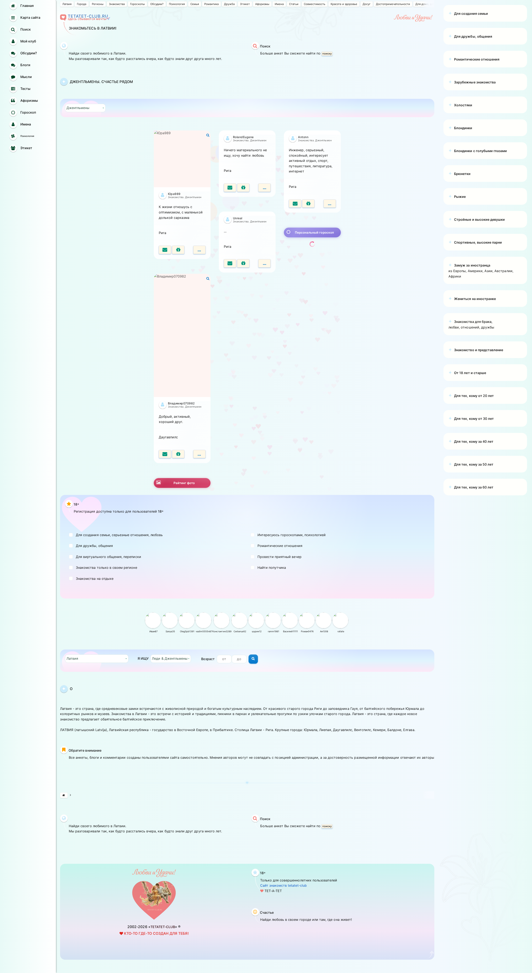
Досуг (367, 4)
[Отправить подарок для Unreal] (243, 263)
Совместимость (314, 4)
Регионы (97, 4)
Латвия (66, 4)
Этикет (245, 4)
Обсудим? (157, 4)
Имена (279, 4)
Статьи (293, 4)
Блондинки (463, 128)
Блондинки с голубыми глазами (480, 151)
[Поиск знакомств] (253, 659)
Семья (194, 4)
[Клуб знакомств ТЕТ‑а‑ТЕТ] (64, 795)
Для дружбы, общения (473, 36)
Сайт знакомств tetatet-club (283, 885)
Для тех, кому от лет (474, 396)
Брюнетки (462, 174)
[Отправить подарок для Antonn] (308, 204)
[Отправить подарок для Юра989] (178, 250)
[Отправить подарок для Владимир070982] (178, 454)
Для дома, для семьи (429, 4)
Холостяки (463, 105)
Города (81, 4)
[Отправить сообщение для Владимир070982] (165, 454)
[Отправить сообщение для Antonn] (295, 204)
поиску (327, 53)
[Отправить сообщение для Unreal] (230, 263)
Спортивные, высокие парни (478, 242)
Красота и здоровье (344, 4)
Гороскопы (137, 4)
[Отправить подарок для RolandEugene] (243, 187)
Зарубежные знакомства (475, 82)
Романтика (211, 4)
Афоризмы (262, 4)
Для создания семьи (471, 13)
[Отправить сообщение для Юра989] (165, 250)
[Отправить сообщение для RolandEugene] (230, 187)
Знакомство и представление (478, 350)
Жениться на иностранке (475, 299)
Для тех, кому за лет (473, 441)
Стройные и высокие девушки (479, 219)
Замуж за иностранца (472, 265)
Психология (177, 4)
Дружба (229, 4)
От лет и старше (470, 373)
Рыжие (460, 197)
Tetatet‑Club (162, 927)
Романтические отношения (476, 59)
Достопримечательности (393, 4)
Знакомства (117, 4)
